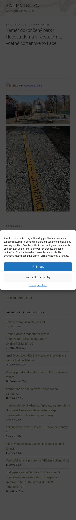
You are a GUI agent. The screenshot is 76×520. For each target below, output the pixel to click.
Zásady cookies (38, 285)
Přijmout (38, 266)
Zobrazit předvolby (38, 277)
